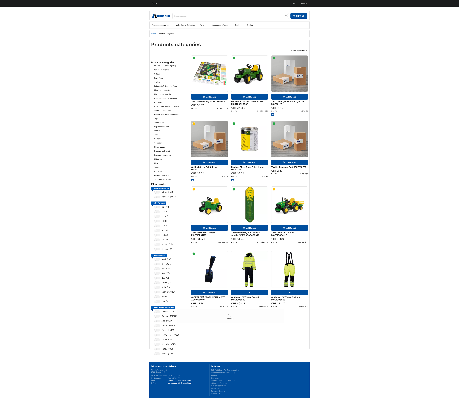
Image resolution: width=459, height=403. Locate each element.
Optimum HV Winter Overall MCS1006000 (245, 298)
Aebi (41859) (167, 321)
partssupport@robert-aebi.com (180, 383)
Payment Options (218, 391)
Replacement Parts (219, 25)
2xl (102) (165, 207)
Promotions (158, 78)
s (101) (164, 221)
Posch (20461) (168, 330)
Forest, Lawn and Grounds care (166, 106)
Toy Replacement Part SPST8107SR (288, 167)
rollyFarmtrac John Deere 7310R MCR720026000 (247, 102)
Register (304, 3)
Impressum (215, 388)
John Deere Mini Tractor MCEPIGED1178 (203, 233)
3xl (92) (165, 230)
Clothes (250, 25)
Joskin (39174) (168, 325)
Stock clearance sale (162, 179)
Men (156, 163)
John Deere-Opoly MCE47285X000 (208, 101)
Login (294, 3)
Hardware (158, 171)
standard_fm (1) (168, 197)
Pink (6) (165, 301)
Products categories (160, 25)
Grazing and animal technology (166, 114)
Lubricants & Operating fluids (165, 86)
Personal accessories (162, 155)
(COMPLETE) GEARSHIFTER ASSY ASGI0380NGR (208, 298)
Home (153, 34)
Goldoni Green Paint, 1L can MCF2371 (204, 168)
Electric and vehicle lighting (165, 66)
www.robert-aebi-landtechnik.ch (180, 380)
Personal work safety (162, 151)
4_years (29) (167, 244)
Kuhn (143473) (168, 311)
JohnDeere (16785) (170, 335)
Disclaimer (215, 378)
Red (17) (165, 278)
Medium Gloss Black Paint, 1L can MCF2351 (247, 168)
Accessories (159, 123)
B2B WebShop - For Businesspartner (225, 370)
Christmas (158, 102)
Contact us (215, 394)
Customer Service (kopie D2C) (223, 373)
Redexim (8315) (168, 344)
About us (214, 375)
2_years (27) (167, 249)
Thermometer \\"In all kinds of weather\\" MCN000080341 (245, 233)
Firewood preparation (162, 90)
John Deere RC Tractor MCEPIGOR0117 (282, 233)
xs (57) (164, 235)
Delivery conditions (218, 386)
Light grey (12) (168, 292)
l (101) (164, 211)
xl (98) (164, 226)
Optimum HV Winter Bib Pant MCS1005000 (285, 298)
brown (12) (166, 296)
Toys (202, 25)
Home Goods (159, 139)
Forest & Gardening (161, 70)
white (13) (165, 287)
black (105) (166, 259)
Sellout (157, 74)
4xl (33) (165, 240)
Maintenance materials (163, 94)
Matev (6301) (167, 349)
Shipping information (219, 383)
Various (157, 131)
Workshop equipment (162, 110)
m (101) (164, 216)
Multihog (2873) (168, 353)
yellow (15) (166, 282)
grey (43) (165, 268)
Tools (237, 25)
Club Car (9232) (168, 339)
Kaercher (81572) (169, 316)
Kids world (158, 159)
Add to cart (211, 97)
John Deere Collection (185, 25)
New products (159, 147)
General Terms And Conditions (223, 380)
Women (157, 167)
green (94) (166, 264)
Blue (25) (165, 273)
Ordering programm (162, 175)
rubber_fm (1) (167, 192)
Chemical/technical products (165, 98)
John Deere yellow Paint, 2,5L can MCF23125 (287, 102)
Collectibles (158, 143)
